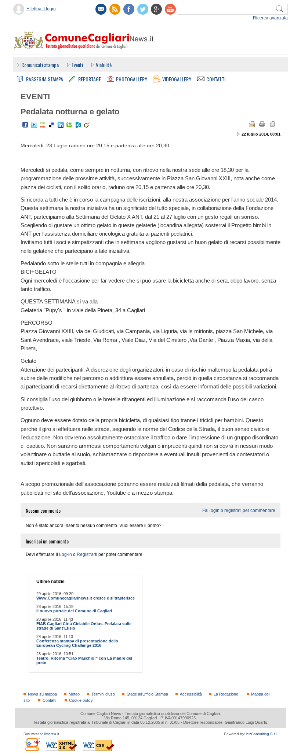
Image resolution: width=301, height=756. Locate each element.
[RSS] (114, 9)
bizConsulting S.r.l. (262, 734)
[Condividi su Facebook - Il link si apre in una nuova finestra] (25, 125)
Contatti (49, 700)
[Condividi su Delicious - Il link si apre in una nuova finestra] (52, 125)
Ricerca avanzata (270, 18)
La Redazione (226, 694)
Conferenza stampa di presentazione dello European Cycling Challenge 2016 (77, 643)
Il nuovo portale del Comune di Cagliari (74, 611)
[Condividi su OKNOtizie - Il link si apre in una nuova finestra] (43, 125)
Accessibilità (191, 694)
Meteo (74, 694)
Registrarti (87, 554)
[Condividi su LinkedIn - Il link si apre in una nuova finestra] (61, 125)
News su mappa (42, 694)
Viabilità (104, 65)
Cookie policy (81, 700)
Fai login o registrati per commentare (238, 510)
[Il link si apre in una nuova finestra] (128, 9)
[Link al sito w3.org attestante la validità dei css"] (98, 745)
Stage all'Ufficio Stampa (147, 694)
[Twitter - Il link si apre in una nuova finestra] (34, 125)
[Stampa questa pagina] (262, 124)
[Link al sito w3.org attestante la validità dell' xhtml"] (61, 745)
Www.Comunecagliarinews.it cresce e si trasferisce (85, 598)
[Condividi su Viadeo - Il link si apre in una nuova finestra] (87, 125)
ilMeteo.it (51, 734)
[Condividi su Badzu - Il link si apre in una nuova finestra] (78, 125)
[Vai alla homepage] (83, 40)
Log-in (65, 554)
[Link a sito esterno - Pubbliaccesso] (31, 744)
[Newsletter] (100, 9)
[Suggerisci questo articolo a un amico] (252, 124)
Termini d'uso (103, 694)
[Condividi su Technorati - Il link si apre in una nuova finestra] (69, 125)
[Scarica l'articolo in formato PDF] (272, 124)
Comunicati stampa (40, 65)
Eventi (77, 65)
